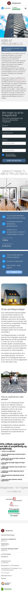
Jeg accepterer (10, 154)
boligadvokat (21, 80)
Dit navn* (5, 125)
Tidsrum (5, 140)
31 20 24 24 (7, 8)
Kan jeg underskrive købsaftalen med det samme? (12, 476)
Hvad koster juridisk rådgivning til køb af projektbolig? (12, 471)
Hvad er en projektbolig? (8, 451)
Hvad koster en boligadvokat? (8, 539)
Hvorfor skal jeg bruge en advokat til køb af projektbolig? (13, 455)
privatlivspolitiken (10, 155)
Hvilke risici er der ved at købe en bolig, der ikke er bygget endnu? (13, 459)
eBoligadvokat (16, 3)
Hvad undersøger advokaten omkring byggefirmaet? (11, 480)
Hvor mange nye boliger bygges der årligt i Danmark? (13, 463)
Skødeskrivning (5, 544)
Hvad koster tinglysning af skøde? (9, 548)
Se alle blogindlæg (6, 554)
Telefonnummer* (7, 133)
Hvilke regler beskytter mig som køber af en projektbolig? (13, 467)
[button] (25, 8)
